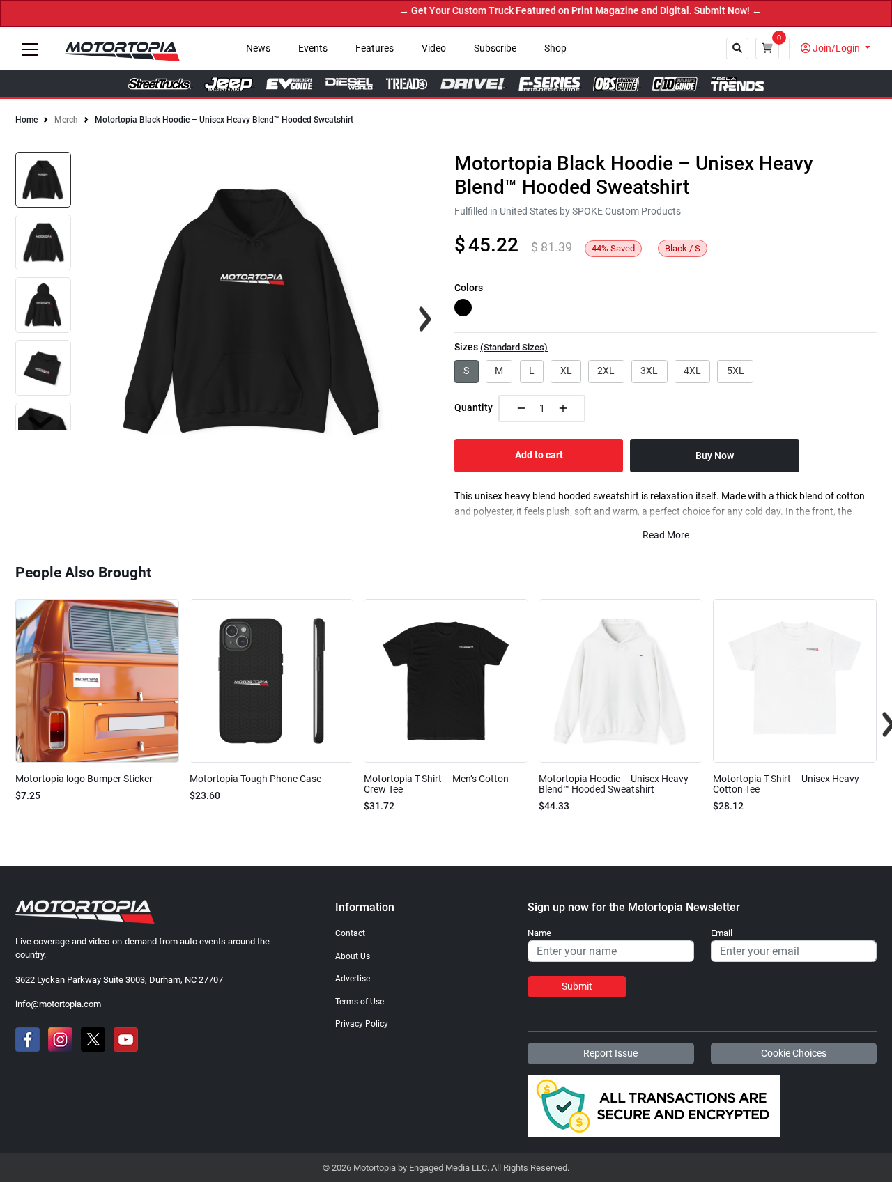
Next (40, 422)
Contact (350, 933)
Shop (555, 48)
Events (313, 48)
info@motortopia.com (58, 1004)
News (258, 48)
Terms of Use (359, 1001)
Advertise (352, 978)
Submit (577, 986)
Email (721, 933)
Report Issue (610, 1053)
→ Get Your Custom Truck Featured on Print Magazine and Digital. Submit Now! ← (561, 11)
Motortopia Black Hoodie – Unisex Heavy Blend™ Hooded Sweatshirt (224, 120)
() (514, 347)
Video (434, 48)
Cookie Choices (793, 1053)
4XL (692, 370)
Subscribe (495, 48)
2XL (606, 370)
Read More (666, 535)
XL (566, 370)
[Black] (463, 307)
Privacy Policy (361, 1024)
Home (26, 120)
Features (374, 48)
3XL (649, 370)
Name (539, 933)
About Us (352, 956)
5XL (735, 370)
